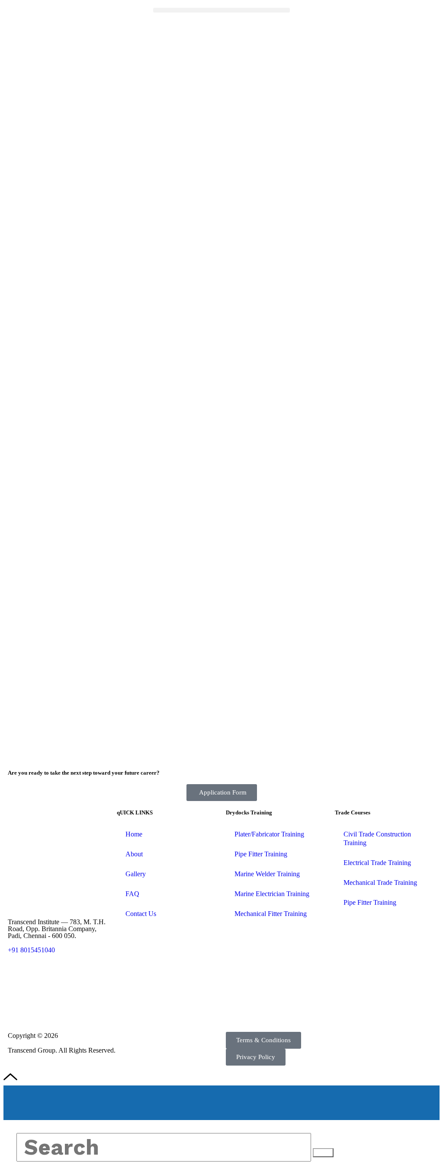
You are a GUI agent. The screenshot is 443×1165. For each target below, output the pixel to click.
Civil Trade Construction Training (377, 838)
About (134, 854)
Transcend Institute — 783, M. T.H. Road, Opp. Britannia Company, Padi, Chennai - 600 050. (57, 928)
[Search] (323, 1152)
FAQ (132, 893)
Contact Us (140, 913)
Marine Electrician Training (271, 893)
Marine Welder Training (267, 874)
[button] (221, 10)
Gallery (135, 874)
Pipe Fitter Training (260, 854)
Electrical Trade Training (377, 862)
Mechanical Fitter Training (270, 913)
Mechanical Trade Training (380, 882)
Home (133, 834)
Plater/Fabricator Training (269, 834)
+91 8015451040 (31, 950)
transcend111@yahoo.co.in (46, 980)
